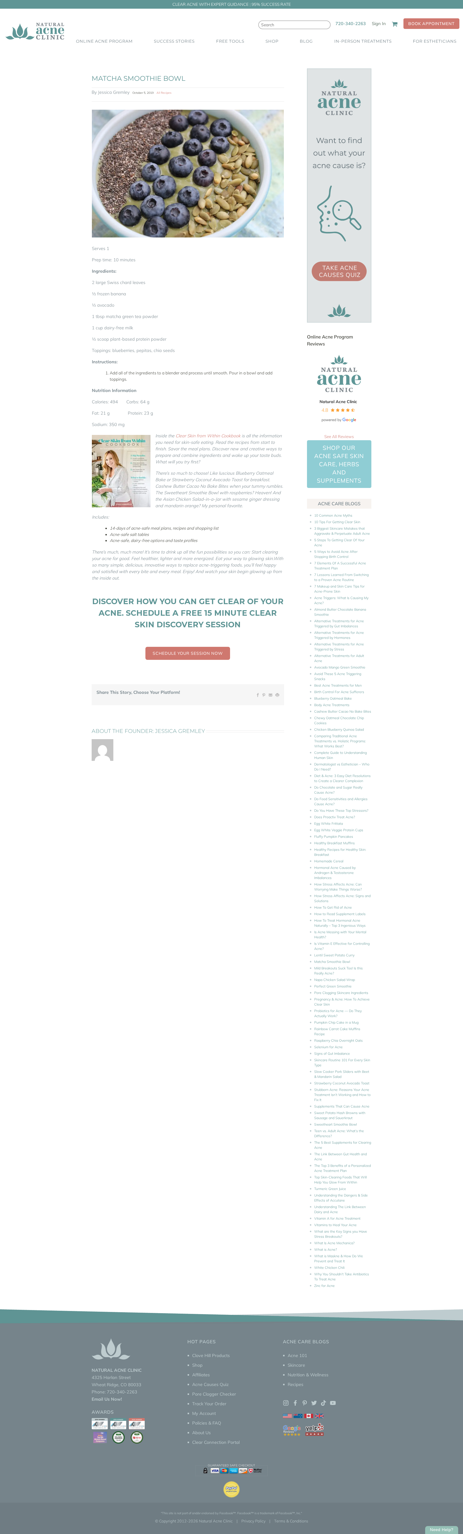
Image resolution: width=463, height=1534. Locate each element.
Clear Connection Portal (216, 1442)
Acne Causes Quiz (210, 1384)
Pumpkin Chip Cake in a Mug (336, 1022)
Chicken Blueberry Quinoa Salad (339, 729)
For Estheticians (434, 41)
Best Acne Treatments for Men (338, 685)
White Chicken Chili (329, 1267)
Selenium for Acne (328, 1047)
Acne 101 (297, 1355)
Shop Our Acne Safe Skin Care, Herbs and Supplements (339, 464)
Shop (272, 41)
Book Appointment (431, 23)
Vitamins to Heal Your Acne (335, 1225)
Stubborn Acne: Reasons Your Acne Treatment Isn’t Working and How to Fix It (342, 1095)
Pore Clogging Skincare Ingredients (341, 993)
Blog (306, 41)
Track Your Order (209, 1403)
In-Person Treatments (363, 41)
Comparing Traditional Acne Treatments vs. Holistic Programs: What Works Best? (340, 741)
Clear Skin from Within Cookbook (208, 436)
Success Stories (174, 41)
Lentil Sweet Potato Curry (334, 955)
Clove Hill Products (211, 1355)
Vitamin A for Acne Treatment (337, 1218)
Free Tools (230, 41)
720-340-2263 (350, 23)
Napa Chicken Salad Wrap (334, 980)
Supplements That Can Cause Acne (341, 1106)
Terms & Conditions (291, 1521)
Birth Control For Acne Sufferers (339, 692)
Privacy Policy (253, 1521)
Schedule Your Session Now (188, 653)
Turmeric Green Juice (330, 1189)
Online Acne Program (104, 41)
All (158, 92)
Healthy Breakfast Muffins (334, 843)
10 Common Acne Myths (333, 515)
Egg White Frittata (328, 823)
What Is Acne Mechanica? (334, 1243)
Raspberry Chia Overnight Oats (338, 1040)
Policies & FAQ (206, 1423)
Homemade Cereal (328, 861)
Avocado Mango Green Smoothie (339, 667)
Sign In (379, 23)
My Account (204, 1413)
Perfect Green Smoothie (333, 986)
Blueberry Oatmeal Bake (333, 698)
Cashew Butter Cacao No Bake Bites (342, 711)
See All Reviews (339, 436)
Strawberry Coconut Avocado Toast (341, 1083)
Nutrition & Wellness (308, 1375)
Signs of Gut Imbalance (332, 1053)
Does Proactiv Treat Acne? (334, 817)
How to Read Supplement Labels (340, 914)
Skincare (296, 1365)
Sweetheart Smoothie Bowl (335, 1124)
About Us (201, 1432)
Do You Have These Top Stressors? (341, 810)
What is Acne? (325, 1249)
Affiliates (201, 1375)
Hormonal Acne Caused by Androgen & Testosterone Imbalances (335, 872)
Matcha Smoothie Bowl (332, 962)
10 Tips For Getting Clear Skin (337, 522)
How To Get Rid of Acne (333, 907)
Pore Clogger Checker (214, 1394)
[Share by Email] (270, 694)
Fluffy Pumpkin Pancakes (333, 836)
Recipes (166, 92)
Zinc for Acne (324, 1286)
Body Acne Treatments (331, 705)
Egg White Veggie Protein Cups (338, 830)
